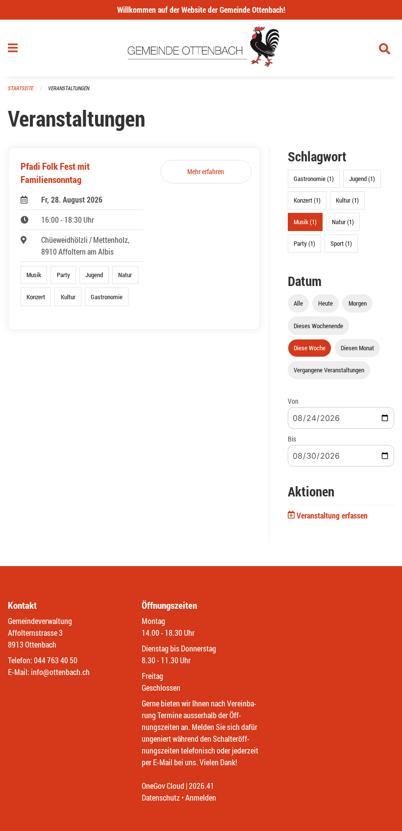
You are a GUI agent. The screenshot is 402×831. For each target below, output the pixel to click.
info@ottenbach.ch (60, 672)
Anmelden (200, 797)
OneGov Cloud (163, 785)
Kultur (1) (347, 200)
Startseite (20, 88)
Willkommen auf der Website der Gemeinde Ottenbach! (201, 9)
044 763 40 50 (55, 660)
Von (293, 401)
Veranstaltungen (68, 88)
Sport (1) (341, 243)
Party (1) (304, 243)
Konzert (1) (307, 200)
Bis (292, 438)
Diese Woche (310, 348)
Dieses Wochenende (318, 326)
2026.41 (201, 785)
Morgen (358, 303)
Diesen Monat (357, 348)
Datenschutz (161, 797)
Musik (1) (305, 222)
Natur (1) (343, 222)
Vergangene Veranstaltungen (329, 370)
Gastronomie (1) (314, 178)
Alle (298, 303)
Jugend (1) (362, 178)
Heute (325, 303)
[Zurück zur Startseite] (201, 48)
